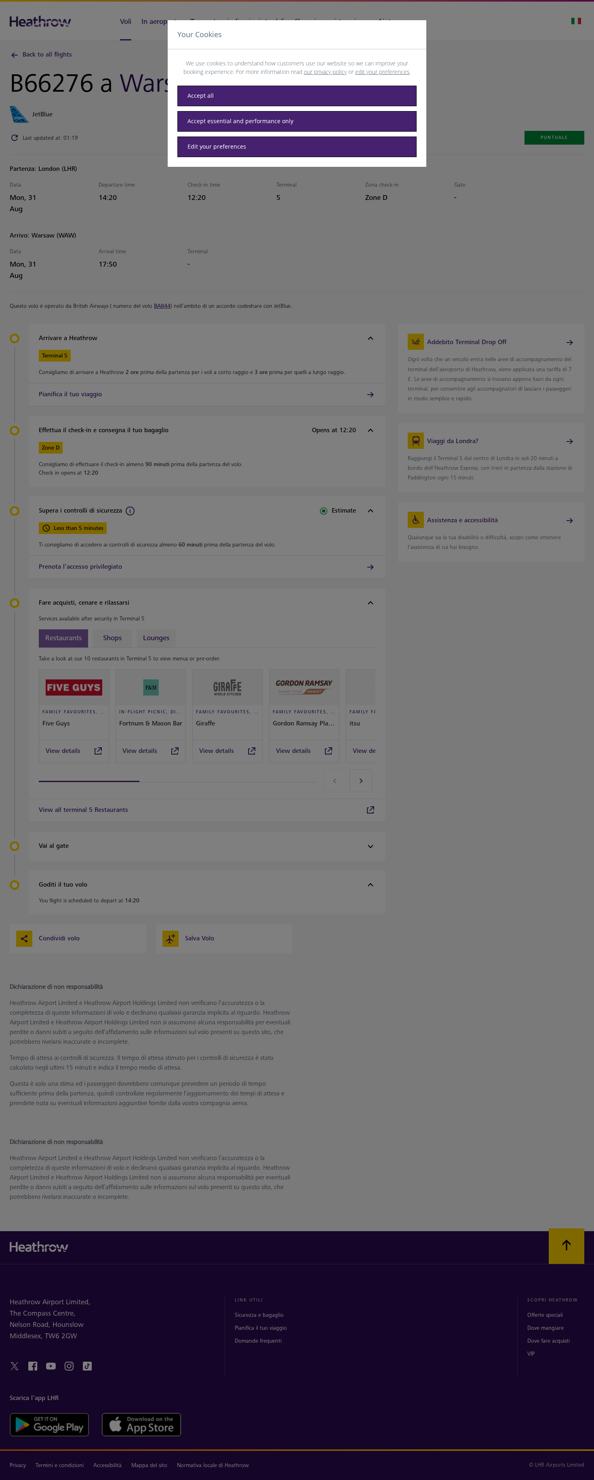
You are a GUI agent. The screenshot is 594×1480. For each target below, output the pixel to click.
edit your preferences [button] (382, 72)
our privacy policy (325, 72)
